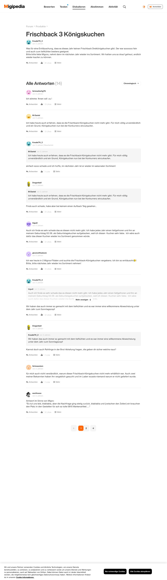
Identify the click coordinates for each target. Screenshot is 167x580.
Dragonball (37, 182)
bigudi (35, 222)
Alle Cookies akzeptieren (140, 571)
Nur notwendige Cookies (115, 571)
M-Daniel (36, 115)
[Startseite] (14, 7)
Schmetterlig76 (39, 91)
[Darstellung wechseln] (144, 6)
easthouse (36, 393)
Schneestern (37, 366)
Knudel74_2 (37, 41)
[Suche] (124, 6)
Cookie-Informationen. (25, 577)
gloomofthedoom (39, 252)
